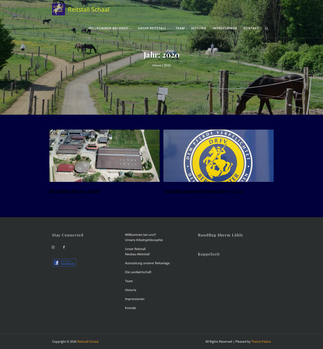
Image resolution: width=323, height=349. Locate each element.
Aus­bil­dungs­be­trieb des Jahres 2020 (203, 191)
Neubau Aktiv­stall (137, 254)
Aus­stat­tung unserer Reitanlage (147, 263)
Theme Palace (261, 341)
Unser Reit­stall (152, 28)
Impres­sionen (225, 28)
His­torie (198, 28)
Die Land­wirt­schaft (138, 272)
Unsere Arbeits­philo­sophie (144, 240)
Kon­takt (251, 28)
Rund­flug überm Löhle (74, 191)
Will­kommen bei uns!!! (108, 28)
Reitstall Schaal (88, 9)
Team (180, 28)
